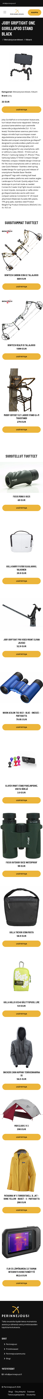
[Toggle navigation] (5, 12)
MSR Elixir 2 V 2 (21, 1125)
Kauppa (34, 12)
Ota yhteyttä (20, 1391)
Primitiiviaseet (12, 1349)
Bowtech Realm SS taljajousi (21, 345)
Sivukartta (30, 1394)
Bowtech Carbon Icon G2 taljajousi (21, 275)
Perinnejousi (11, 1344)
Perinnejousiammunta (15, 1353)
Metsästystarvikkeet (13, 39)
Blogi (8, 1358)
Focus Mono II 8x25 (21, 496)
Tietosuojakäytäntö (16, 1394)
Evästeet (31, 1391)
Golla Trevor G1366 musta (22, 932)
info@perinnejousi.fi (9, 3)
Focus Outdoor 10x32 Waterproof (21, 862)
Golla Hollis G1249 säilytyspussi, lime (21, 1002)
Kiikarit (29, 39)
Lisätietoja (21, 109)
